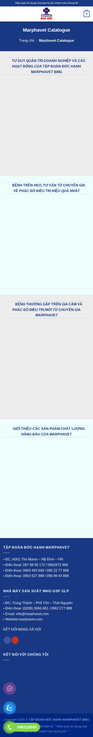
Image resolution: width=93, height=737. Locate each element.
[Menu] (5, 14)
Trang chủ (26, 40)
